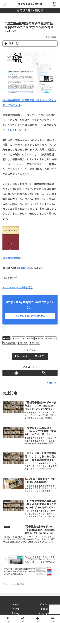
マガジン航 (19, 338)
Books (44, 608)
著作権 (40, 338)
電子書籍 (23, 342)
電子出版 (52, 338)
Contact (44, 604)
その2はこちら (15, 130)
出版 (31, 338)
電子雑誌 (35, 342)
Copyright (44, 613)
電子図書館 (10, 342)
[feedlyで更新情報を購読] (16, 373)
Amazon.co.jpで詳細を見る (17, 287)
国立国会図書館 (11, 258)
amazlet (21, 267)
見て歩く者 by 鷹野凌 (30, 4)
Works (15, 608)
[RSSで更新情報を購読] (44, 373)
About (15, 604)
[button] (54, 477)
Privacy (15, 613)
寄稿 (8, 338)
